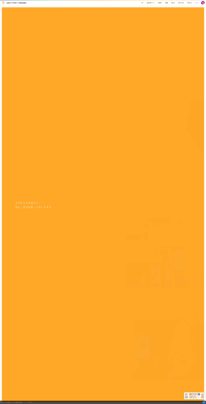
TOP (142, 2)
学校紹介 (160, 2)
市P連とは (189, 2)
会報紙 (166, 2)
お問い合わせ (181, 2)
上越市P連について (151, 2)
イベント (197, 2)
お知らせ (173, 2)
